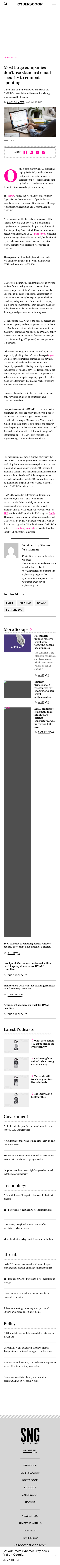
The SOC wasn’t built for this (41, 1095)
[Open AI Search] (10, 4)
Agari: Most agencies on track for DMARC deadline (27, 1006)
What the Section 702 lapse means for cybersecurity (42, 1044)
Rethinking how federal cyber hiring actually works (42, 1061)
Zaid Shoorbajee (17, 975)
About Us (30, 1450)
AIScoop (30, 1502)
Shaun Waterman (15, 102)
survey (11, 195)
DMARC (41, 603)
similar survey (39, 233)
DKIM (52, 513)
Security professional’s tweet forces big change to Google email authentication (44, 689)
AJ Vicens (43, 674)
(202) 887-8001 (30, 1537)
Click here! (10, 1559)
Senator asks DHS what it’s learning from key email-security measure (29, 987)
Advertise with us (30, 1523)
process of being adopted (22, 527)
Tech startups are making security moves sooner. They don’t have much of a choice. (27, 945)
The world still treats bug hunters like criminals (41, 1079)
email (9, 603)
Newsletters (30, 1515)
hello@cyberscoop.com (30, 1545)
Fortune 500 (14, 609)
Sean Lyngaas (46, 731)
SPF (6, 513)
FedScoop (30, 1465)
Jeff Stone (14, 952)
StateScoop (30, 1480)
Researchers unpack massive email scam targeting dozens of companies (44, 642)
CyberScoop (30, 1494)
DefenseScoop (30, 1472)
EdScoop (30, 1487)
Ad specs (30, 1530)
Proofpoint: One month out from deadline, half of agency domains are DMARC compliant (28, 966)
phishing (25, 603)
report (51, 355)
